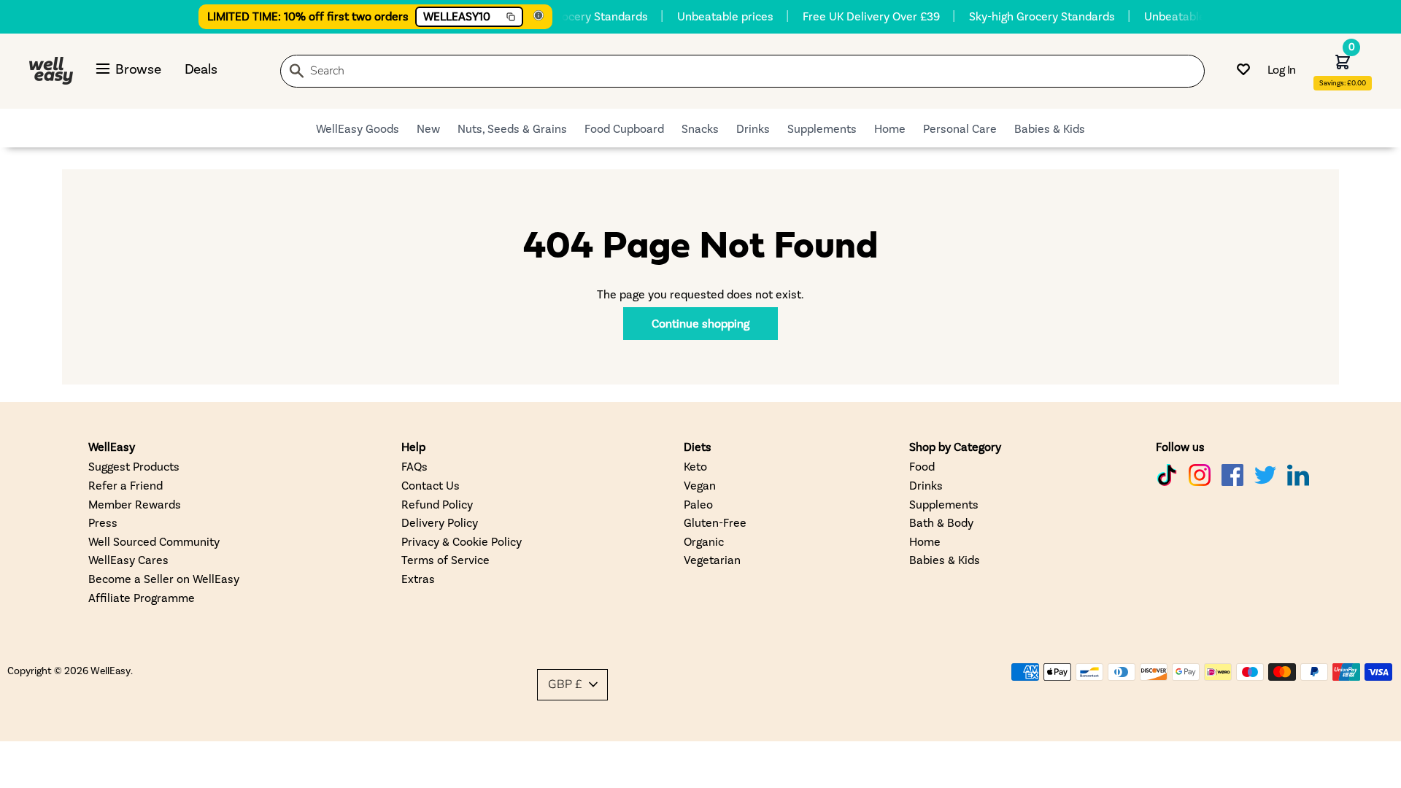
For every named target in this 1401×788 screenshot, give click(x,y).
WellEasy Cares (128, 559)
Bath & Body (941, 522)
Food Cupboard (624, 128)
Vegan (700, 485)
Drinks (753, 128)
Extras (418, 578)
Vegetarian (712, 559)
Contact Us (430, 485)
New (428, 128)
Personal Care (960, 128)
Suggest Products (134, 466)
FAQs (414, 466)
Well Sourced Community (154, 541)
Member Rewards (134, 504)
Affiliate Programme (141, 597)
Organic (704, 541)
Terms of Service (445, 559)
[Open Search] (296, 72)
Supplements (822, 128)
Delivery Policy (439, 522)
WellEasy (110, 670)
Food (922, 466)
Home (890, 128)
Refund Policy (437, 504)
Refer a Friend (125, 485)
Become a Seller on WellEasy (163, 578)
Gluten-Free (715, 522)
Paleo (698, 504)
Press (102, 522)
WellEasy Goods (357, 128)
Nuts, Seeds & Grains (512, 128)
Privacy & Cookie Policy (461, 541)
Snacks (700, 128)
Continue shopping (700, 323)
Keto (695, 466)
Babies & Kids (1049, 128)
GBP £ (565, 684)
